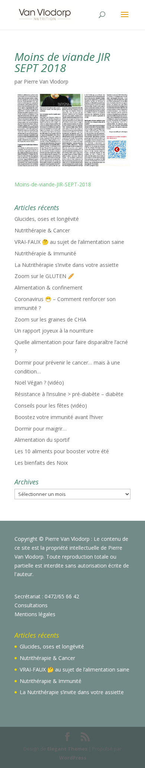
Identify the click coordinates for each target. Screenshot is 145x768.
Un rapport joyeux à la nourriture (53, 330)
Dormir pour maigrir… (40, 428)
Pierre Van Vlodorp (46, 81)
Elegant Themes (67, 748)
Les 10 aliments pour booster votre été (61, 451)
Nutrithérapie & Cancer (42, 230)
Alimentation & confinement (48, 287)
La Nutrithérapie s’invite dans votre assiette (66, 264)
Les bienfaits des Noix (41, 462)
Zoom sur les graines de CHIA (50, 319)
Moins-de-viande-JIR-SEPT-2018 (52, 184)
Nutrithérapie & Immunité (45, 253)
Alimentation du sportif (42, 439)
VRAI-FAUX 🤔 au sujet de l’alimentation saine (69, 241)
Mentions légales (34, 614)
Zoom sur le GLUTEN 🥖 (44, 276)
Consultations (31, 605)
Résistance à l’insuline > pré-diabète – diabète (68, 394)
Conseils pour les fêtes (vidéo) (50, 405)
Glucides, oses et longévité (46, 218)
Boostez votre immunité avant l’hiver (58, 417)
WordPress (72, 757)
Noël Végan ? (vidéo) (39, 382)
